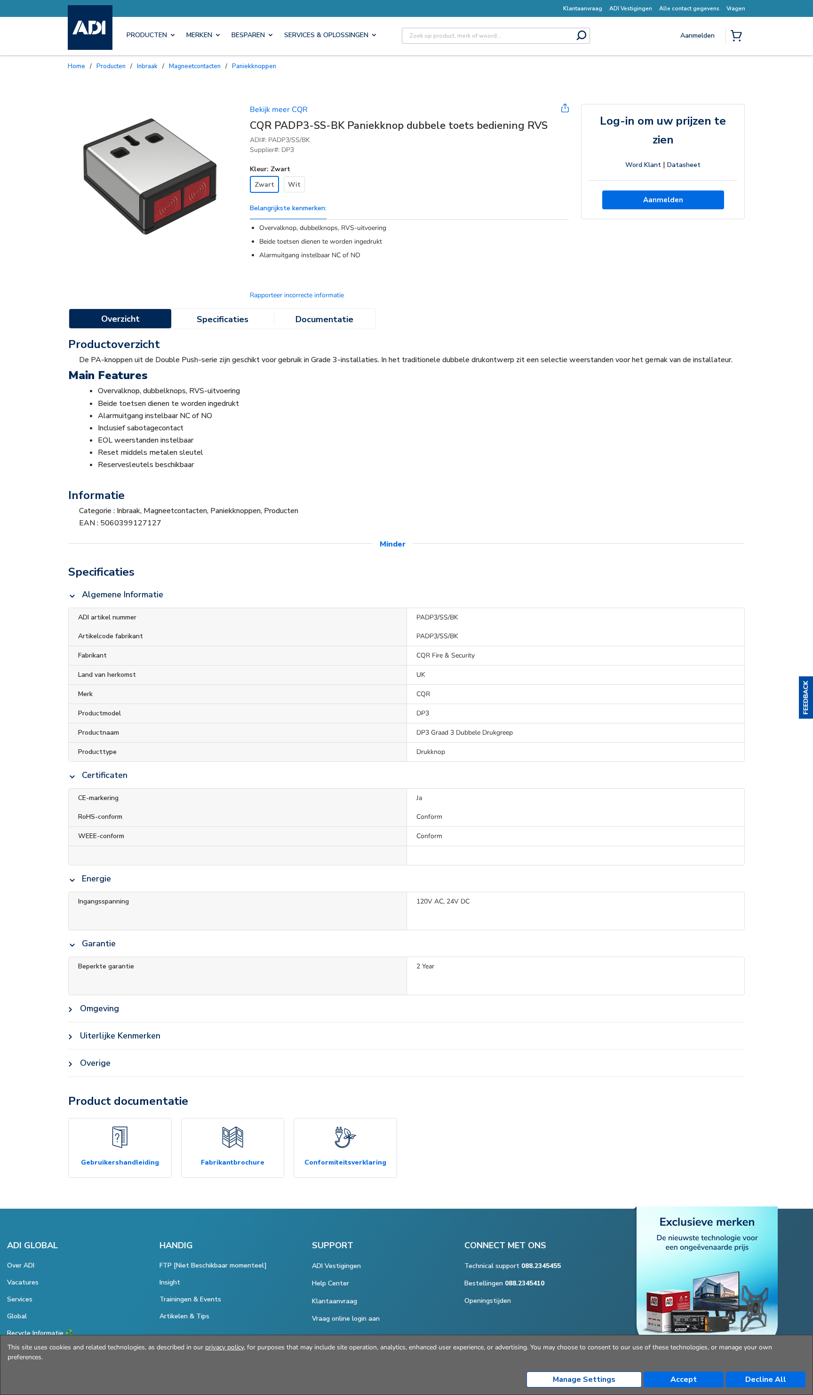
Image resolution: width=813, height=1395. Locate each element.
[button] (806, 697)
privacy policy (224, 1347)
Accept (683, 1379)
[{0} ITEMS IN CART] (738, 36)
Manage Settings (584, 1379)
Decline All (765, 1379)
